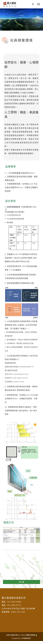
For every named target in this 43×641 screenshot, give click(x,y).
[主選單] (38, 4)
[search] (33, 4)
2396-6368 (16, 602)
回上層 (21, 582)
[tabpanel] (21, 19)
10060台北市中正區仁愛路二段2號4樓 (18, 608)
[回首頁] (9, 4)
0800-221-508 (18, 612)
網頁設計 (28, 638)
